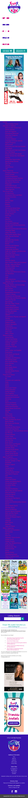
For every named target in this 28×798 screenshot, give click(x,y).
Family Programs (10, 391)
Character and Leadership (12, 380)
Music (7, 401)
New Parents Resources (12, 182)
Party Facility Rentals (11, 361)
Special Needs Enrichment (12, 408)
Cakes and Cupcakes (11, 341)
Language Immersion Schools (13, 141)
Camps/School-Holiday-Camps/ (13, 641)
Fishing (7, 217)
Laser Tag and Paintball (12, 236)
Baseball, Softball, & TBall (12, 461)
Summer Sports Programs (12, 511)
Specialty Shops (9, 448)
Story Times (8, 414)
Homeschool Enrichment (12, 397)
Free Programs (9, 393)
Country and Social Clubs (12, 208)
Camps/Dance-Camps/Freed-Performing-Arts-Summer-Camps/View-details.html (15, 638)
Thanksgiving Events (11, 554)
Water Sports (9, 522)
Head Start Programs (11, 135)
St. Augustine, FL (14, 768)
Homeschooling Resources (13, 180)
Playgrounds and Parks (12, 249)
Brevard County (14, 770)
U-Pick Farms (9, 558)
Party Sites (8, 365)
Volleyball (8, 520)
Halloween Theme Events (12, 537)
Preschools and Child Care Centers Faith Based (15, 147)
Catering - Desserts (11, 343)
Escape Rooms (9, 214)
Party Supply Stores (11, 367)
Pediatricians (9, 326)
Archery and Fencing (11, 459)
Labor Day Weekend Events (13, 543)
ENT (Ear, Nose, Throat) (12, 303)
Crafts (7, 384)
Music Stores (9, 442)
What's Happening (8, 528)
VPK (6, 169)
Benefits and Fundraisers (12, 530)
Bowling (7, 204)
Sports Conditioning (11, 509)
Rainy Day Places (10, 253)
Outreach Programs (11, 404)
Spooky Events (9, 552)
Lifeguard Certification (11, 489)
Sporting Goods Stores (11, 449)
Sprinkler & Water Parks (12, 266)
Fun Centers (8, 221)
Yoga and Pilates (10, 526)
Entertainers (8, 352)
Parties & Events (8, 335)
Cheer (7, 466)
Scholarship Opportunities (12, 159)
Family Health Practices (12, 309)
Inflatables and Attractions (12, 358)
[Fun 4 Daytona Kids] (14, 7)
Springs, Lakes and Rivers (12, 264)
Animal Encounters (10, 197)
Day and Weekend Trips (12, 210)
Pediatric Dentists (10, 322)
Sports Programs (8, 457)
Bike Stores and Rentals (12, 423)
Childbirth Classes (10, 294)
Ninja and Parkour (10, 492)
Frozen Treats (9, 436)
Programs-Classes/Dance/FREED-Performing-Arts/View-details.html (15, 646)
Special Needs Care (11, 328)
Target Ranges (9, 270)
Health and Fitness (10, 479)
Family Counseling (10, 305)
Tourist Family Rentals (11, 453)
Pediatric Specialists (11, 324)
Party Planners (9, 363)
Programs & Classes (9, 375)
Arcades (7, 199)
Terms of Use (14, 761)
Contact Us (14, 760)
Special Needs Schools (11, 161)
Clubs (6, 382)
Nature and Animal (10, 403)
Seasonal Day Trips (10, 547)
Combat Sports (9, 468)
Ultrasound (8, 330)
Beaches (7, 202)
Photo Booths (9, 369)
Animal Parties (9, 337)
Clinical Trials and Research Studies (15, 298)
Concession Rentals (11, 346)
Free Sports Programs (11, 474)
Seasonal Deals (9, 549)
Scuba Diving (9, 500)
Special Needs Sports (11, 505)
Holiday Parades (10, 541)
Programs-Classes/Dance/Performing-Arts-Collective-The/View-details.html (17, 643)
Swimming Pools (10, 268)
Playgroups (8, 184)
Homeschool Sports (11, 483)
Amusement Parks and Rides (13, 195)
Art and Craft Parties (11, 339)
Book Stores (8, 425)
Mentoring (8, 399)
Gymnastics (8, 477)
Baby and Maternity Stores (13, 419)
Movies (7, 244)
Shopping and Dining (9, 418)
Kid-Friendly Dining (10, 438)
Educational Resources (11, 133)
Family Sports (9, 470)
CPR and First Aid (10, 300)
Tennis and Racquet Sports (13, 517)
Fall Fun (7, 534)
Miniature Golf (9, 242)
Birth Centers (9, 288)
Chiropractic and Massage (12, 296)
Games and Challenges (12, 223)
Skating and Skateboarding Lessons (15, 502)
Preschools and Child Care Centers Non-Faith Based (15, 151)
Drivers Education (10, 389)
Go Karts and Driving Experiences (15, 225)
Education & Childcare (9, 126)
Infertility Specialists (11, 311)
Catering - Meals (10, 345)
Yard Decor (8, 373)
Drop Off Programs (10, 131)
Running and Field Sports (12, 498)
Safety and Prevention (11, 406)
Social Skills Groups (11, 186)
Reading (7, 158)
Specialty (7, 410)
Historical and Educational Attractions (16, 229)
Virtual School (9, 167)
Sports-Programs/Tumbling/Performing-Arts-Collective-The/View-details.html (15, 649)
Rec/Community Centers (12, 255)
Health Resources (8, 283)
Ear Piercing (8, 433)
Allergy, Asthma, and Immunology (15, 285)
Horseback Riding (10, 485)
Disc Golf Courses (10, 212)
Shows (7, 550)
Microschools (9, 144)
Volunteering (8, 416)
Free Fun (7, 219)
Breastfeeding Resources (12, 292)
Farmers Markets (10, 434)
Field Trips (8, 215)
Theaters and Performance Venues (15, 272)
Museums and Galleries (12, 245)
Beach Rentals (9, 421)
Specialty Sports (10, 507)
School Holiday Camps (11, 124)
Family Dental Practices (12, 307)
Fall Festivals (9, 532)
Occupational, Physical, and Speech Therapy (15, 317)
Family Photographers (11, 176)
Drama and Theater (11, 388)
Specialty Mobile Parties (12, 371)
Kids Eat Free (9, 440)
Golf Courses (9, 227)
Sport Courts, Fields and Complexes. (16, 262)
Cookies (7, 348)
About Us (14, 758)
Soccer (7, 504)
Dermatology (9, 302)
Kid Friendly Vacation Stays (13, 234)
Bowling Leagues (10, 464)
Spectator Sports (10, 260)
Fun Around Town (8, 191)
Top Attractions (9, 273)
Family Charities (9, 174)
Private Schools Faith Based (13, 154)
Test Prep (8, 163)
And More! (14, 773)
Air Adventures (9, 193)
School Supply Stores (11, 446)
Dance (7, 386)
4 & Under (8, 376)
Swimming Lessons (10, 515)
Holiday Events (9, 539)
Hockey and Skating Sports (13, 481)
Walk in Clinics (9, 333)
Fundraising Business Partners (14, 178)
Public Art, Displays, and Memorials (15, 251)
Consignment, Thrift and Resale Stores (16, 431)
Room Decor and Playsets (12, 444)
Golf (6, 476)
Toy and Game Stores (11, 455)
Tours (6, 275)
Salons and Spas (10, 257)
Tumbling (7, 519)
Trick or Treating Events (12, 556)
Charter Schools (10, 129)
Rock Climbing (9, 496)
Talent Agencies (9, 189)
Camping (7, 206)
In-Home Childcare (10, 139)
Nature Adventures (10, 247)
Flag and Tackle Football (12, 472)
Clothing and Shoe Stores (12, 427)
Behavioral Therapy (10, 287)
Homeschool (8, 137)
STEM (7, 412)
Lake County (14, 772)
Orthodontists (9, 320)
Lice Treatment (9, 313)
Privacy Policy (14, 763)
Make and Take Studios (12, 240)
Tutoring (7, 165)
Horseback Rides (10, 230)
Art (6, 378)
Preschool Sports (10, 494)
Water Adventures (10, 279)
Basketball (8, 462)
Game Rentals (9, 356)
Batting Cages (9, 200)
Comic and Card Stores (12, 429)
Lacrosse (7, 487)
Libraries (7, 238)
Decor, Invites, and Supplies (13, 350)
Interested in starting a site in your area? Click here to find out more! (14, 776)
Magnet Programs (10, 143)
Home (14, 756)
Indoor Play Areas (10, 232)
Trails (6, 277)
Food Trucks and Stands (12, 354)
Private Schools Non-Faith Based (14, 156)
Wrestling (8, 524)
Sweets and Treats (10, 451)
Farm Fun (8, 535)
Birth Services (9, 290)
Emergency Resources (11, 172)
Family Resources (8, 171)
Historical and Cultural (11, 395)
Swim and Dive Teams (11, 513)
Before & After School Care (13, 128)
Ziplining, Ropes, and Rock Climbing (15, 281)
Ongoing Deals (9, 545)
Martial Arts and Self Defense (13, 491)
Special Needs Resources (12, 187)
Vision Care (8, 332)
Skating (7, 259)
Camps (5, 122)
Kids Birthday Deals (11, 360)
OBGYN (7, 315)
